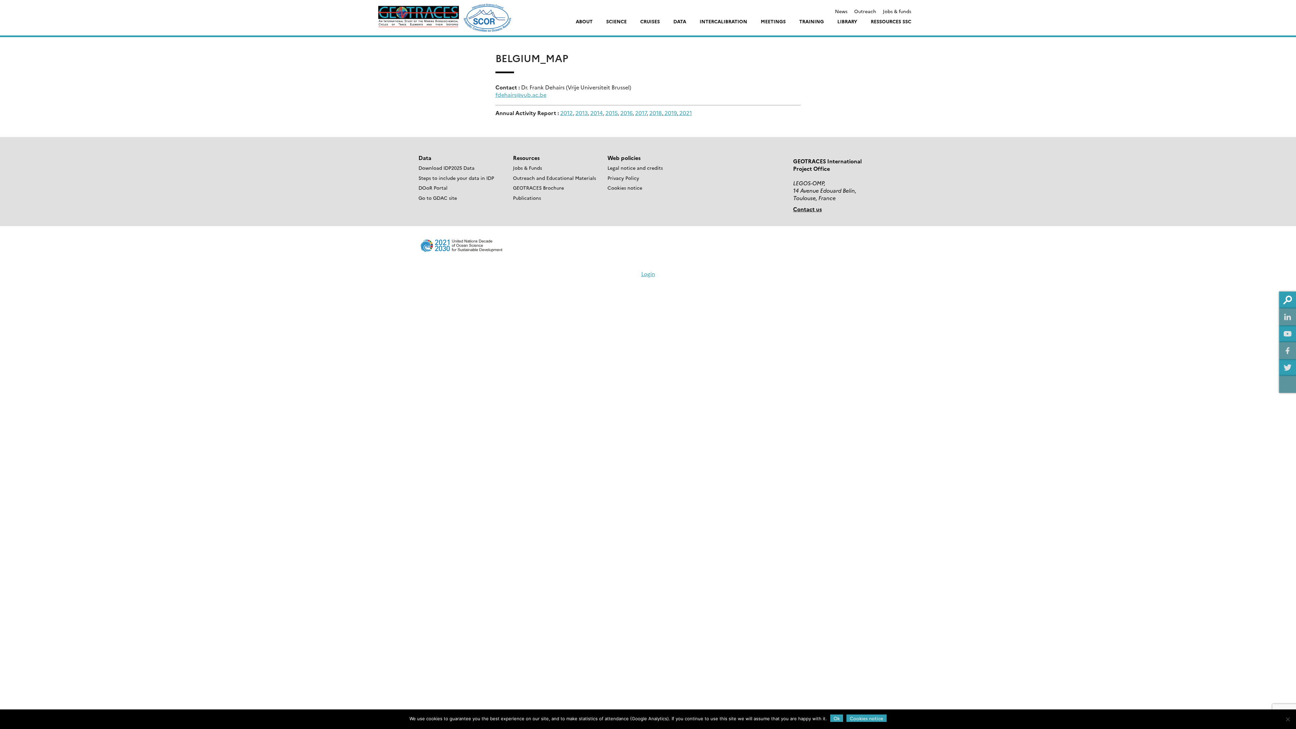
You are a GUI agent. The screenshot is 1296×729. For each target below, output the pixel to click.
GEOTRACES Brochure (538, 187)
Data (679, 21)
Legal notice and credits (635, 167)
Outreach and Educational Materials (554, 177)
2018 (655, 112)
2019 (670, 112)
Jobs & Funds (527, 167)
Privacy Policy (623, 177)
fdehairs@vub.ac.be (520, 94)
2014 (596, 112)
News (841, 11)
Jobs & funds (897, 11)
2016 (626, 112)
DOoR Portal (433, 187)
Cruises (650, 21)
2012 (566, 112)
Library (847, 21)
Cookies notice (625, 187)
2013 (581, 112)
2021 (685, 112)
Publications (527, 197)
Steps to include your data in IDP (456, 177)
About (584, 21)
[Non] (1287, 719)
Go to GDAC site (437, 197)
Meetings (773, 21)
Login (648, 273)
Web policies (624, 157)
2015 (611, 112)
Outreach (865, 11)
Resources (526, 157)
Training (811, 21)
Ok (837, 718)
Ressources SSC (891, 21)
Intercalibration (723, 21)
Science (616, 21)
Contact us (807, 209)
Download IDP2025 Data (446, 167)
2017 (641, 112)
